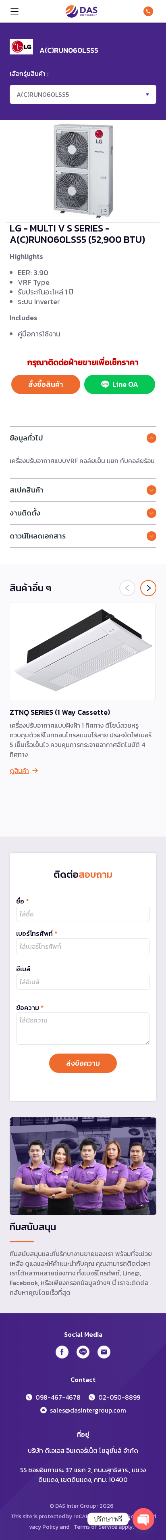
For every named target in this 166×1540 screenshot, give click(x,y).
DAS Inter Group (81, 11)
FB (62, 1352)
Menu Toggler (14, 11)
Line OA (125, 384)
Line (83, 1352)
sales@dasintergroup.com (88, 1410)
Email (104, 1352)
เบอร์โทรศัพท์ (37, 933)
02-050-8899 (119, 1397)
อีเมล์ (23, 969)
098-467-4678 (149, 11)
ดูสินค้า (19, 770)
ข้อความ (30, 1007)
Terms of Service (95, 1527)
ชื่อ (22, 901)
